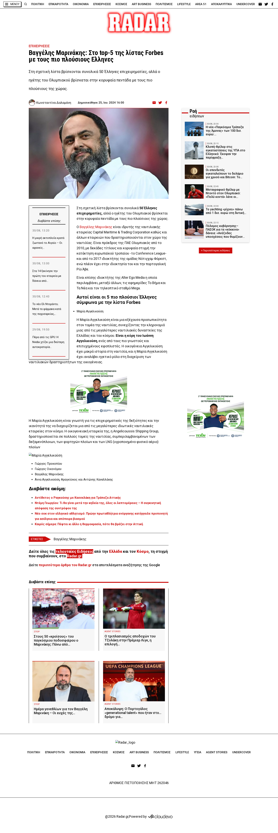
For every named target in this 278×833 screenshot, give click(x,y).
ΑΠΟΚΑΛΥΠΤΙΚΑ (221, 4)
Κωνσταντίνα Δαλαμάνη (53, 103)
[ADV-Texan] (98, 391)
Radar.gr (74, 556)
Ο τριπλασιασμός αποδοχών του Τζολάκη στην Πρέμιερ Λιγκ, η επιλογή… (130, 640)
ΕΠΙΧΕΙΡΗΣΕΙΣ (102, 4)
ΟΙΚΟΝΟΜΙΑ (81, 4)
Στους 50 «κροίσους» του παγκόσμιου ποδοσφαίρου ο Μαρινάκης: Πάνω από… (56, 640)
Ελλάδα (115, 551)
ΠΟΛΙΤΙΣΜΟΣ (164, 4)
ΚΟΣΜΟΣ (121, 4)
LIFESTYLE (184, 4)
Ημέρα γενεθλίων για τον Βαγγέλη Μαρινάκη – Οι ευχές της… (61, 711)
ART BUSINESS (141, 4)
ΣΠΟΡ (37, 631)
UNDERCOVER (245, 4)
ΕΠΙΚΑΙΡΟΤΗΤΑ (58, 4)
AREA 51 (201, 4)
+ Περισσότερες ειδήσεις (215, 250)
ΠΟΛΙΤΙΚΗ (37, 4)
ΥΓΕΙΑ (197, 752)
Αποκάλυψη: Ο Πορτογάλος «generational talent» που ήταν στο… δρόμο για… (133, 713)
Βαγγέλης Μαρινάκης (96, 227)
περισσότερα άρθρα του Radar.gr (65, 565)
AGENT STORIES (112, 631)
